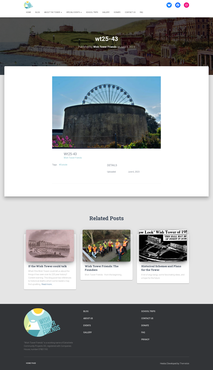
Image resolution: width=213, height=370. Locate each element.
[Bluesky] (169, 5)
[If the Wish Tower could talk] (50, 245)
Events (87, 325)
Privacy (145, 339)
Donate (117, 12)
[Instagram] (186, 5)
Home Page (31, 363)
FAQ (141, 12)
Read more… (47, 284)
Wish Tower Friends (73, 158)
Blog (37, 12)
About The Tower (52, 12)
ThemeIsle (184, 363)
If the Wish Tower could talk (47, 266)
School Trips (92, 12)
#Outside (63, 165)
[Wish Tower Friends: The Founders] (106, 245)
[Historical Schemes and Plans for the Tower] (163, 245)
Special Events (73, 12)
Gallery (106, 12)
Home (28, 12)
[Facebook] (178, 5)
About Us (88, 318)
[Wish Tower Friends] (28, 5)
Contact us (130, 12)
